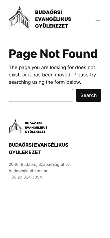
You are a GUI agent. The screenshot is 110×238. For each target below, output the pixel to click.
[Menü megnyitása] (97, 19)
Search (88, 95)
